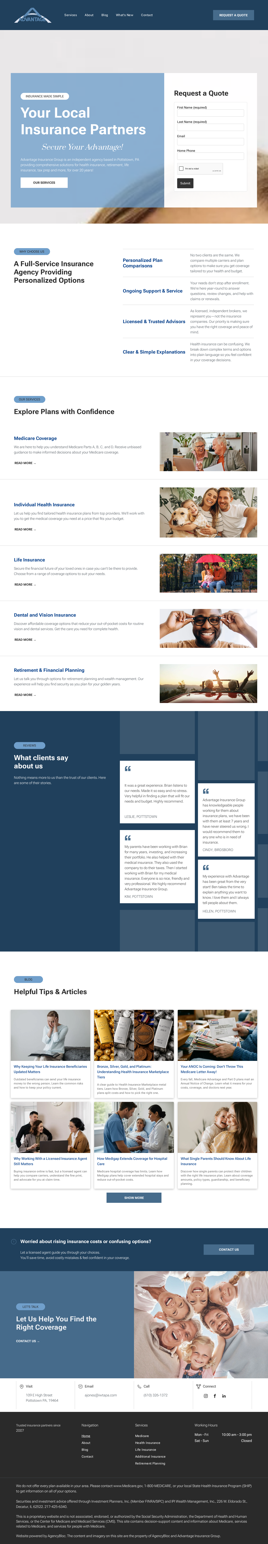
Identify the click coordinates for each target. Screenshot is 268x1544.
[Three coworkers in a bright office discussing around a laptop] (50, 1127)
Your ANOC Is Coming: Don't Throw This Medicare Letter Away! (212, 1069)
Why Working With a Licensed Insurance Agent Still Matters (50, 1161)
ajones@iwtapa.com (101, 1395)
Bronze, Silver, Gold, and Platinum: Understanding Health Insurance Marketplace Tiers (133, 1071)
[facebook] (215, 1396)
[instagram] (206, 1396)
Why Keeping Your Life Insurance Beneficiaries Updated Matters (50, 1069)
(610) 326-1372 (156, 1395)
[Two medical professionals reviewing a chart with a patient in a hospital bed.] (134, 1127)
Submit (185, 183)
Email (181, 136)
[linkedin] (224, 1396)
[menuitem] (70, 15)
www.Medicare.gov (127, 1486)
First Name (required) (192, 107)
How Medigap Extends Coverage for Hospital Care (132, 1161)
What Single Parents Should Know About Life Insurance (216, 1161)
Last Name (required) (192, 122)
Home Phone (186, 151)
